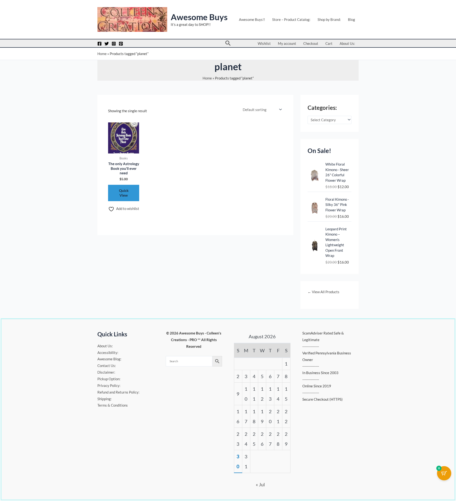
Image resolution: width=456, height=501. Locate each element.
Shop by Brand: (329, 19)
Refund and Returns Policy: (118, 392)
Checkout (310, 43)
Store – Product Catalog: (291, 19)
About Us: (347, 43)
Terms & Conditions (112, 405)
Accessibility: (107, 352)
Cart (328, 43)
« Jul (260, 484)
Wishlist (264, 43)
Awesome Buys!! (252, 19)
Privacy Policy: (108, 385)
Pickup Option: (108, 379)
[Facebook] (99, 44)
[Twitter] (106, 44)
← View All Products (323, 292)
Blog (351, 19)
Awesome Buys (199, 17)
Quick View (123, 192)
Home (102, 53)
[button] (228, 43)
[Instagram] (114, 44)
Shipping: (104, 399)
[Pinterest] (121, 44)
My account (287, 43)
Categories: (322, 107)
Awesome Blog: (109, 359)
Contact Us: (106, 365)
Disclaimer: (106, 372)
